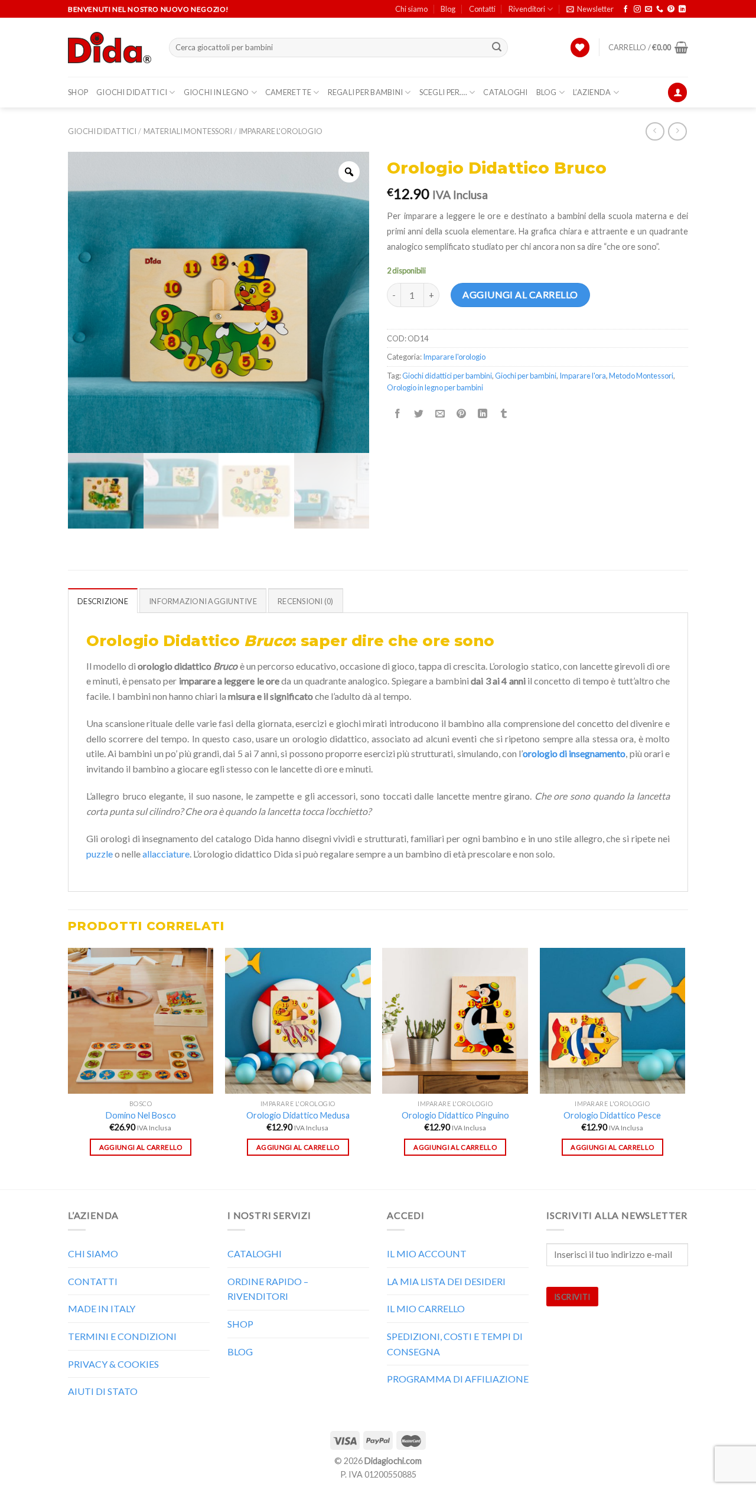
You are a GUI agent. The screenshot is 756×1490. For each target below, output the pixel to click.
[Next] (684, 1067)
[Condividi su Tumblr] (504, 413)
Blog (448, 9)
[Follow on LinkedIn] (682, 9)
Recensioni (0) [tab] (306, 601)
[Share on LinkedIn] (483, 413)
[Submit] (497, 48)
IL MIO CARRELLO (426, 1308)
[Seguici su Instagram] (637, 9)
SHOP (78, 92)
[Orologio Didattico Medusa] (298, 1021)
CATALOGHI (505, 92)
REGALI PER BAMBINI (365, 92)
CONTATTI (93, 1281)
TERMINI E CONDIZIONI (122, 1336)
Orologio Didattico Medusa (298, 1115)
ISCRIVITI (572, 1297)
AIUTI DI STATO (103, 1391)
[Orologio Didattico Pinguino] (455, 1021)
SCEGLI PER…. (443, 92)
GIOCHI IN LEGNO (216, 92)
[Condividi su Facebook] (398, 413)
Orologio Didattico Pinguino (455, 1115)
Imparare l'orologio (280, 131)
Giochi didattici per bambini (447, 375)
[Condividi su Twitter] (419, 413)
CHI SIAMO (93, 1253)
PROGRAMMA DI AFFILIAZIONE (458, 1378)
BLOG (546, 92)
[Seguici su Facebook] (625, 9)
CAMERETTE (288, 92)
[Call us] (659, 9)
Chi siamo (411, 9)
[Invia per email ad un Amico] (440, 413)
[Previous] (68, 1067)
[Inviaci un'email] (648, 9)
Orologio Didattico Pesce (612, 1115)
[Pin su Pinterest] (461, 413)
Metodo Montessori (641, 375)
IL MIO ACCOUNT (427, 1253)
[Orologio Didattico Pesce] (613, 1021)
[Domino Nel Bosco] (141, 1021)
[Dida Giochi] (109, 48)
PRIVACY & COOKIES (113, 1364)
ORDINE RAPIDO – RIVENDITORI (267, 1289)
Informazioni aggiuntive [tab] (203, 601)
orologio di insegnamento (574, 753)
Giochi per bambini (525, 375)
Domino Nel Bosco (141, 1115)
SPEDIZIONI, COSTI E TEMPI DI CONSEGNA (455, 1344)
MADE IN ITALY (101, 1308)
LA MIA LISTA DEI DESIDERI (446, 1281)
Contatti (482, 9)
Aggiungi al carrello (520, 294)
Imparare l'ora (582, 375)
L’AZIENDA (592, 92)
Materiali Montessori (188, 131)
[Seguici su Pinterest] (670, 9)
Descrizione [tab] (102, 601)
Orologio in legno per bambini (435, 387)
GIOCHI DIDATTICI (131, 92)
